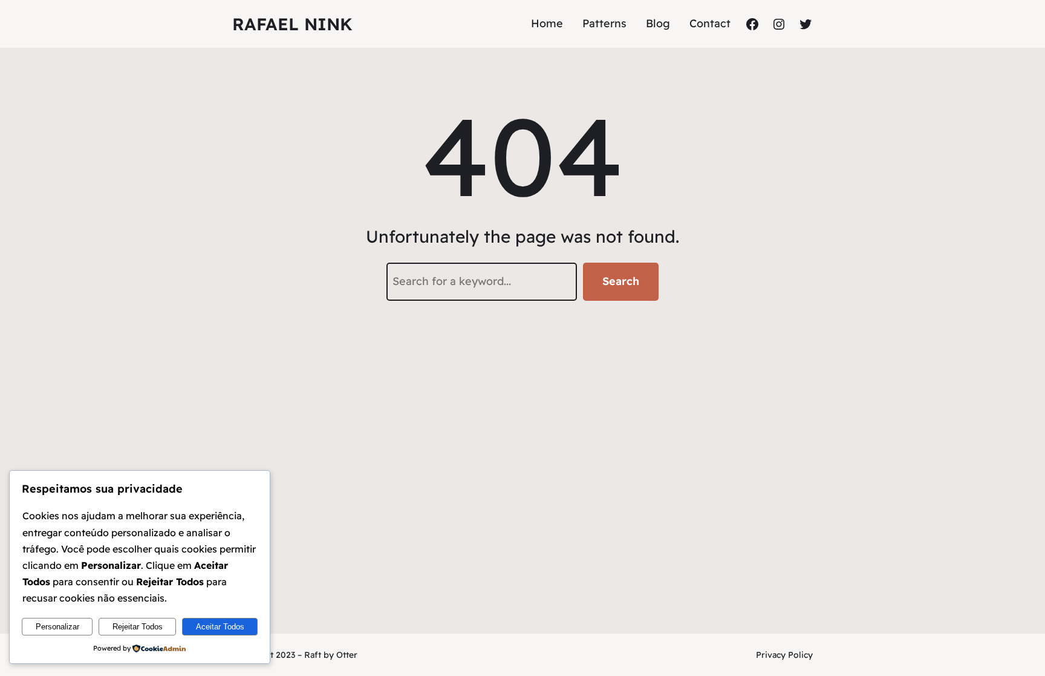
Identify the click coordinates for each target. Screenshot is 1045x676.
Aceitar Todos (220, 626)
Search (620, 281)
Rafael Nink (292, 23)
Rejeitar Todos (137, 626)
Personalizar (57, 626)
